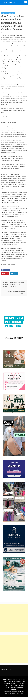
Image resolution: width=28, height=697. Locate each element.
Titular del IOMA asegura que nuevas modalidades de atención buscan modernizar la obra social (13, 284)
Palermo (8, 264)
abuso (4, 264)
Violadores (12, 264)
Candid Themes (20, 693)
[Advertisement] (14, 618)
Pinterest (5, 273)
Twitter (14, 270)
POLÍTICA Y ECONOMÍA (8, 13)
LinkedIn (14, 273)
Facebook (6, 270)
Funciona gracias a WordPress (12, 691)
